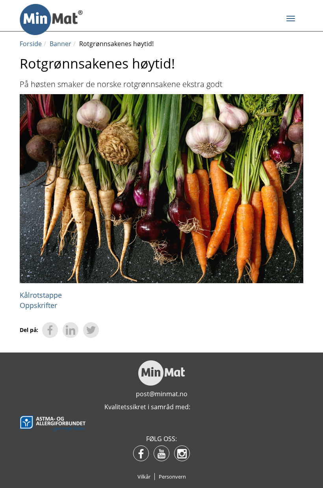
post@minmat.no (161, 394)
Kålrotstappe (41, 295)
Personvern (172, 476)
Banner (60, 43)
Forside (31, 43)
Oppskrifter (38, 305)
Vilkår (143, 476)
